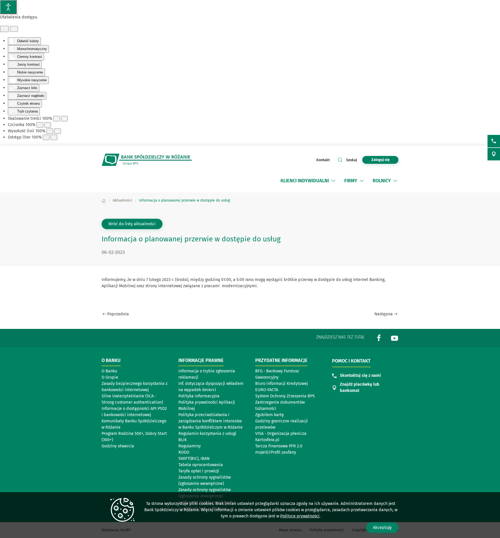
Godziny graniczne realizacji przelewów (281, 424)
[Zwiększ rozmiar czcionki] (47, 125)
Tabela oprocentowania (200, 464)
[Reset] (4, 29)
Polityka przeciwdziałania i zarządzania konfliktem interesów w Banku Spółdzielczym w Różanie (210, 421)
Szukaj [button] (351, 160)
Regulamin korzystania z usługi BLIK (207, 436)
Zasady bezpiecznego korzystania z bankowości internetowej (134, 386)
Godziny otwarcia (118, 445)
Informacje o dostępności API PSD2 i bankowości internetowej (134, 411)
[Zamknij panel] (14, 29)
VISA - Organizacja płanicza (281, 433)
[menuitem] (308, 180)
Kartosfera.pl (267, 439)
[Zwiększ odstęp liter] (54, 137)
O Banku (109, 370)
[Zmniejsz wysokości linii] (49, 131)
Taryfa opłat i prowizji (198, 470)
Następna (383, 313)
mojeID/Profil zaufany (275, 452)
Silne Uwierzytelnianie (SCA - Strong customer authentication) (132, 399)
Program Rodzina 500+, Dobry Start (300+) (134, 436)
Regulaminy (189, 445)
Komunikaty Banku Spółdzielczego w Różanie (134, 424)
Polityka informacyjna (199, 395)
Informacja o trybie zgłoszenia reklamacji (206, 374)
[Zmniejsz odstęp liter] (46, 137)
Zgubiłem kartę (269, 414)
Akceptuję (382, 527)
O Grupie (110, 377)
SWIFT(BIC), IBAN (194, 458)
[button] (333, 180)
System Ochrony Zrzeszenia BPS (285, 395)
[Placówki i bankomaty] (494, 154)
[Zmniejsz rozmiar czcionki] (39, 125)
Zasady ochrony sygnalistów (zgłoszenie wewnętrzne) (204, 480)
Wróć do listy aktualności (132, 223)
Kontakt (323, 160)
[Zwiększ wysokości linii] (57, 131)
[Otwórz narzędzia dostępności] (8, 7)
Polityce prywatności (300, 516)
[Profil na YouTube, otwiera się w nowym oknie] (394, 337)
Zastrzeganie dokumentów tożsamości (280, 405)
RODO (183, 452)
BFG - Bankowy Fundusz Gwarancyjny (277, 374)
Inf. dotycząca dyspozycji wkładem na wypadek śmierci (210, 386)
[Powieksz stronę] (64, 118)
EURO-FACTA (266, 389)
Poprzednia (118, 313)
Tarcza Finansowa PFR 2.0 (278, 445)
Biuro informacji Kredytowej (281, 383)
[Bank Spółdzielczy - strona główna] (147, 160)
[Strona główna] (104, 200)
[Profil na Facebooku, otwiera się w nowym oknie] (379, 337)
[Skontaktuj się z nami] (494, 141)
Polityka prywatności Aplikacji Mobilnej (206, 405)
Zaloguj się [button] (380, 160)
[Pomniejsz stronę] (56, 118)
